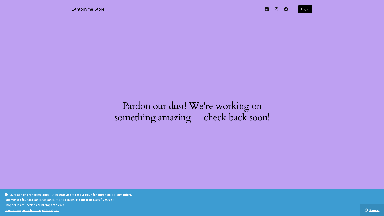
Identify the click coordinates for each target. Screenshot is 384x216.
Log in (305, 9)
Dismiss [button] (374, 210)
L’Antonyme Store (88, 9)
